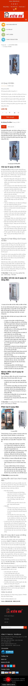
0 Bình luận (11, 85)
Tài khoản (4, 648)
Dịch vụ (3, 659)
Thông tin (4, 656)
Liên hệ (6, 622)
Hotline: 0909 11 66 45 (8, 684)
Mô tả (3, 126)
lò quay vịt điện (16, 122)
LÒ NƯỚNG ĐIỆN (12, 44)
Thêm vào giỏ (10, 117)
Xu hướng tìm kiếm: (6, 122)
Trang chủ (3, 44)
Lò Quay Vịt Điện (7, 46)
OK (25, 627)
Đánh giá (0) (11, 126)
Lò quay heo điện (13, 475)
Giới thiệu (6, 619)
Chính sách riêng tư (9, 615)
